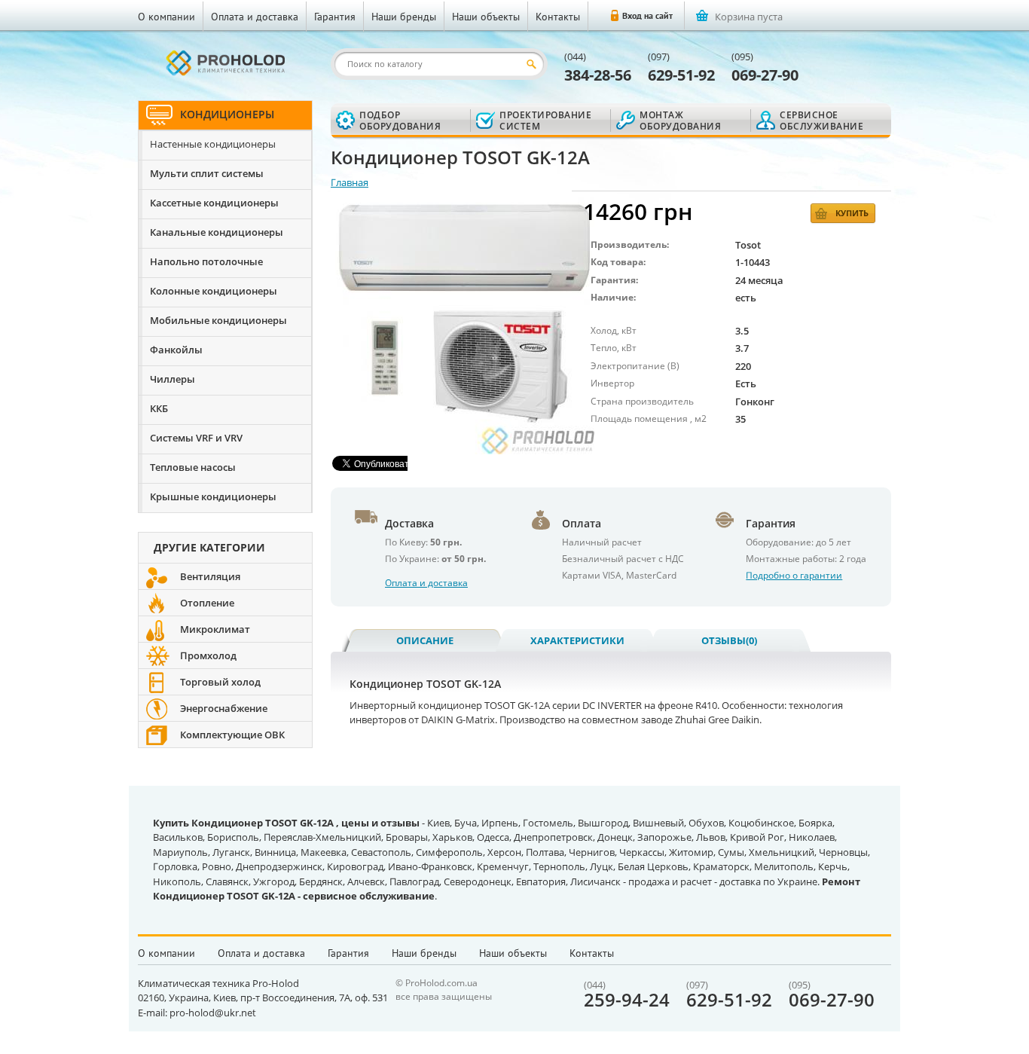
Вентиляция (210, 576)
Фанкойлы (176, 349)
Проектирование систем (545, 120)
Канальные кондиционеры (216, 232)
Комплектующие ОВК (232, 734)
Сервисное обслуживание (821, 120)
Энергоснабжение (223, 708)
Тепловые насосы (193, 467)
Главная (349, 182)
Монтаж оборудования (680, 120)
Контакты (558, 16)
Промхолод (208, 655)
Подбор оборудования (400, 120)
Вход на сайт (647, 15)
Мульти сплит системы (207, 173)
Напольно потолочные (206, 261)
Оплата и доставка (254, 16)
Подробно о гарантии (794, 575)
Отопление (207, 602)
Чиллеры (172, 379)
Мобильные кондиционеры (218, 320)
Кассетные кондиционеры (214, 202)
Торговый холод (220, 682)
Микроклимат (215, 629)
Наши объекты (486, 16)
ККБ (159, 408)
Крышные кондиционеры (213, 496)
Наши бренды (403, 16)
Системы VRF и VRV (196, 438)
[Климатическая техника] (225, 63)
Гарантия (335, 16)
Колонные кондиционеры (213, 291)
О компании (166, 16)
